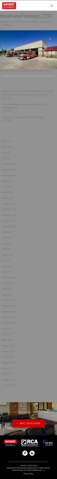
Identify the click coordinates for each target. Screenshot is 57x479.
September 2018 (9, 323)
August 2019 (7, 283)
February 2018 (8, 346)
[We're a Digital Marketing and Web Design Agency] (43, 470)
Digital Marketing (33, 470)
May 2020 (6, 266)
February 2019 (8, 300)
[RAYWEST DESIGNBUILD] (9, 5)
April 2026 (6, 141)
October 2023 (8, 221)
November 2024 (9, 170)
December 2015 (9, 385)
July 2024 (6, 187)
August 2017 (7, 368)
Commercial (45, 22)
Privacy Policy (28, 474)
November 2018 (9, 312)
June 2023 (6, 243)
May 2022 (6, 260)
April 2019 (6, 289)
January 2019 (8, 306)
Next (3, 28)
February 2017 (8, 380)
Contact (45, 462)
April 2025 (6, 158)
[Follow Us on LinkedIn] (32, 453)
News (38, 462)
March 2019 (7, 294)
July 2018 (6, 329)
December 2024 (9, 164)
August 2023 (7, 232)
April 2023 (6, 249)
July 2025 (6, 153)
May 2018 (6, 334)
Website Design (17, 470)
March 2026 (7, 147)
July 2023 (6, 238)
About (25, 462)
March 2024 (7, 192)
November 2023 (9, 215)
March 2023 (7, 255)
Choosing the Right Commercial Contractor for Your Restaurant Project (24, 106)
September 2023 (9, 226)
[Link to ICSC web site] (47, 443)
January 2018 (8, 351)
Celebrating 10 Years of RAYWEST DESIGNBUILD (23, 117)
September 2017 (9, 363)
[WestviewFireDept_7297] (28, 49)
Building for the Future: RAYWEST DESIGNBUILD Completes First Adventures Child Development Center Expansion (27, 93)
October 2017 (8, 357)
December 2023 (9, 209)
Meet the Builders (28, 423)
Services (18, 462)
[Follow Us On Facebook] (25, 453)
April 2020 (6, 272)
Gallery (31, 462)
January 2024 (8, 204)
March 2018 (7, 340)
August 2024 (7, 181)
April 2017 (6, 374)
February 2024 (8, 198)
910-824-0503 (32, 466)
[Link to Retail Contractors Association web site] (29, 443)
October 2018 (8, 317)
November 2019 (9, 277)
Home (10, 462)
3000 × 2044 (30, 22)
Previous (5, 25)
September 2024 (9, 175)
